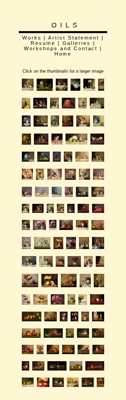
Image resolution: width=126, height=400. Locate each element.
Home (63, 54)
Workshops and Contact (61, 48)
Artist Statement (73, 38)
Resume (43, 43)
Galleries (76, 43)
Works (32, 38)
